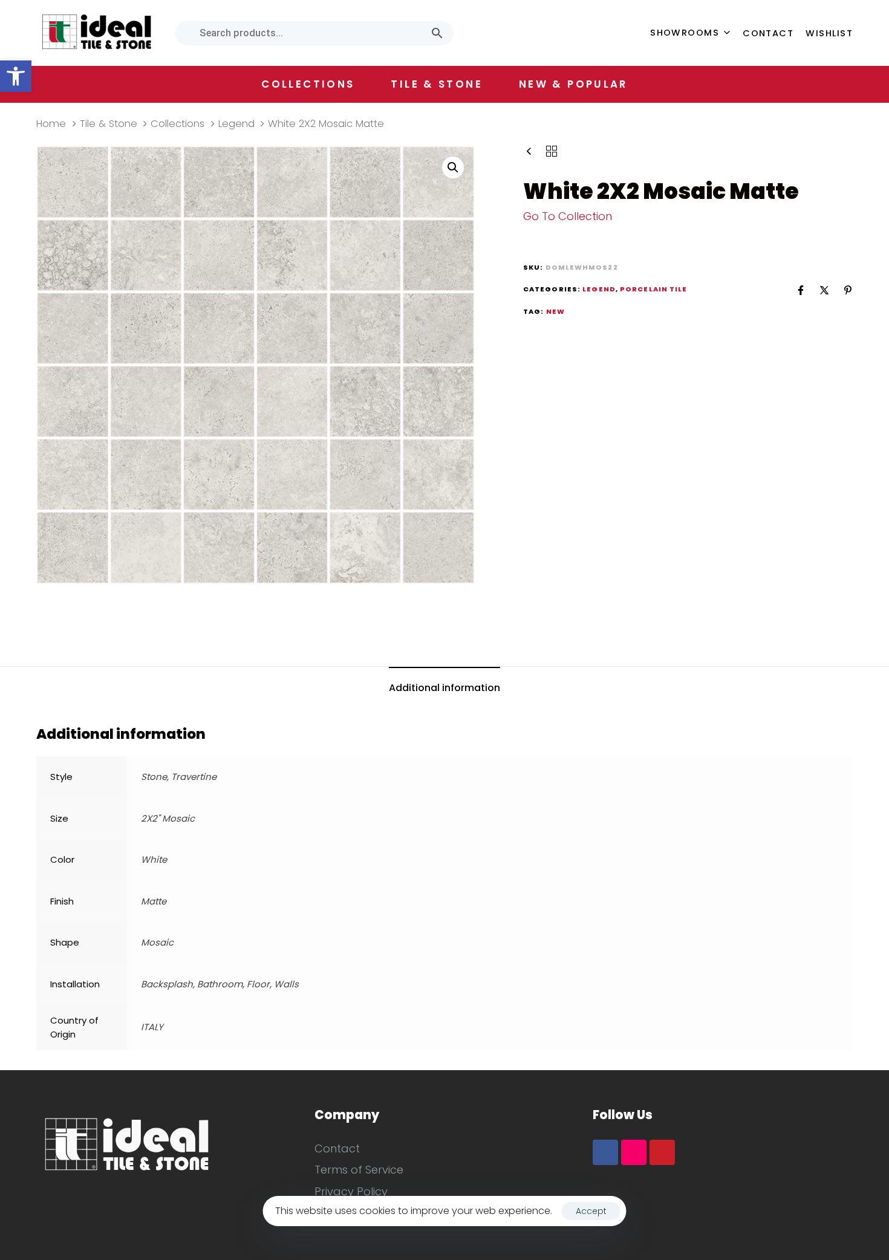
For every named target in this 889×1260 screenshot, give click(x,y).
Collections (177, 124)
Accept (591, 1211)
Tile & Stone (108, 124)
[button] (15, 76)
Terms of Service (358, 1169)
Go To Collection (567, 216)
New (555, 311)
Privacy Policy (351, 1191)
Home (51, 124)
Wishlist (829, 33)
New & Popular (573, 84)
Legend (236, 124)
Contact (768, 33)
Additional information (444, 688)
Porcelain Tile (653, 289)
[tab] (444, 688)
